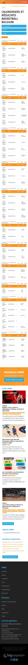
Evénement (4, 412)
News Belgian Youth (6, 511)
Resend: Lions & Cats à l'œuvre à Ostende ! (13, 544)
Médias (4, 575)
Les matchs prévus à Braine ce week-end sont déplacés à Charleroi (12, 505)
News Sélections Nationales (15, 414)
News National (5, 414)
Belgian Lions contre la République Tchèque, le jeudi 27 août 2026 (13, 408)
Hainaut (4, 605)
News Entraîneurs (11, 475)
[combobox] (14, 26)
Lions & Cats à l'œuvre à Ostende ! (10, 548)
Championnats (5, 586)
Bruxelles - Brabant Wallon (9, 601)
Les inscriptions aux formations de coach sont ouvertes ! (13, 473)
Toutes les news (8, 523)
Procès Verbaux (6, 589)
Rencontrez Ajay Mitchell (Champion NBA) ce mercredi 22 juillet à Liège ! (13, 441)
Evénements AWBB (12, 412)
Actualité (4, 571)
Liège (3, 609)
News (9, 444)
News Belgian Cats (20, 509)
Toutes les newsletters (10, 557)
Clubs (3, 582)
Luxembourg (5, 612)
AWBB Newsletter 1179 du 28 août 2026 (12, 542)
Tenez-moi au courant (14, 379)
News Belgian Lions (21, 412)
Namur (3, 616)
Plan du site (5, 593)
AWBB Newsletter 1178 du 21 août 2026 (12, 546)
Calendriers (5, 578)
